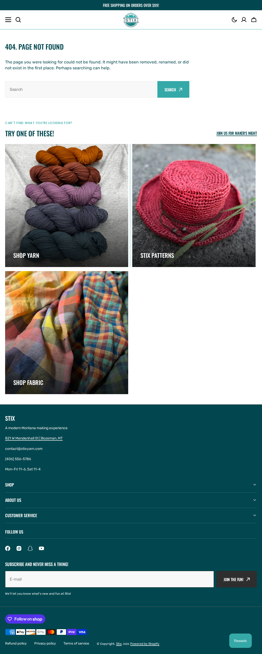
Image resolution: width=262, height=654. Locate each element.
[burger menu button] (8, 20)
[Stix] (131, 19)
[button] (234, 19)
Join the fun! (234, 579)
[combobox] (80, 89)
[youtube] (41, 548)
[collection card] (66, 205)
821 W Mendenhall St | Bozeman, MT (34, 438)
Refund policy (16, 643)
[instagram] (19, 548)
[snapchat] (30, 548)
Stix (119, 644)
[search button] (18, 20)
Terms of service (76, 643)
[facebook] (7, 548)
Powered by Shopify (144, 644)
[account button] (244, 20)
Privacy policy (45, 643)
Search (170, 89)
